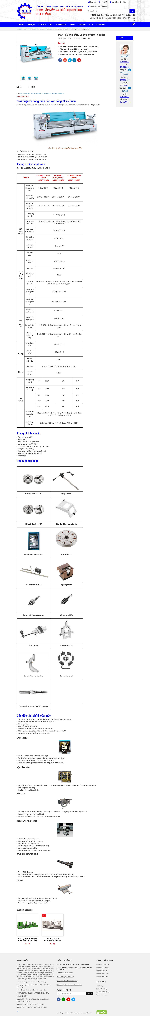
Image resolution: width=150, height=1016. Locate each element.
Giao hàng (93, 2)
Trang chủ (20, 25)
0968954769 (124, 85)
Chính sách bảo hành (102, 974)
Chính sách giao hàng (102, 967)
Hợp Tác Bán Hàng (101, 989)
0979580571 (124, 102)
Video (50, 25)
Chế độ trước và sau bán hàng (98, 6)
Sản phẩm (41, 25)
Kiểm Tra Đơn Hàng (101, 995)
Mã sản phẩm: (62, 38)
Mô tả (19, 87)
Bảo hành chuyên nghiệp (118, 2)
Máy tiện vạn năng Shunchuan (55, 93)
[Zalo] (129, 70)
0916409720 (124, 62)
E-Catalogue (100, 25)
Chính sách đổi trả (101, 970)
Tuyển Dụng (99, 986)
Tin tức (72, 25)
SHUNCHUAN (87, 38)
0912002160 (124, 97)
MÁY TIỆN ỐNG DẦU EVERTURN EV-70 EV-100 (52, 940)
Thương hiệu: (78, 38)
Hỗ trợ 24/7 (103, 2)
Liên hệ (91, 25)
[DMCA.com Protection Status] (101, 1012)
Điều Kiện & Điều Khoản (103, 992)
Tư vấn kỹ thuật (61, 25)
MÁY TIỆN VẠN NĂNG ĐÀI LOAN (45, 29)
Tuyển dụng (82, 25)
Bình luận (31, 87)
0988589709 (124, 80)
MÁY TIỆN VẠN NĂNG (29, 29)
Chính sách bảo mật (102, 977)
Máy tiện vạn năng (25, 93)
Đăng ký (90, 993)
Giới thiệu (30, 25)
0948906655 (124, 67)
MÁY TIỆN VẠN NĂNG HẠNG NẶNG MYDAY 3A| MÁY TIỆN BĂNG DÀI (27, 941)
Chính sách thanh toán (102, 964)
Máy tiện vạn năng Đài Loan (39, 93)
